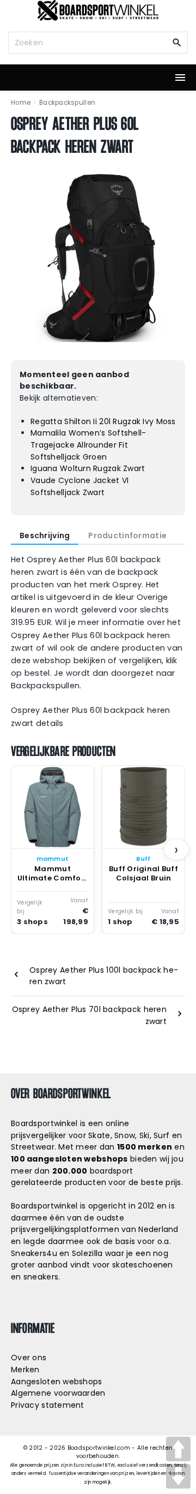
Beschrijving (45, 535)
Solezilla (87, 1253)
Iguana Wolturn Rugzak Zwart (87, 468)
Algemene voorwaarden (58, 1393)
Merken (25, 1369)
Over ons (28, 1357)
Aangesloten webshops (56, 1381)
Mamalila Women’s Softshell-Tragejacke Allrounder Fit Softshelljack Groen (88, 444)
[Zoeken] (177, 42)
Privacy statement (47, 1405)
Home (20, 102)
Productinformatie (127, 535)
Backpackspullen (67, 102)
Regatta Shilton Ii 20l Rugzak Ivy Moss (103, 421)
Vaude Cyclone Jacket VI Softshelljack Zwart (79, 486)
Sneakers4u (34, 1253)
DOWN (178, 1476)
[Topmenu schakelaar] (180, 78)
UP (178, 1449)
